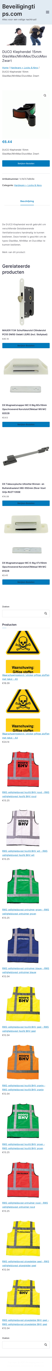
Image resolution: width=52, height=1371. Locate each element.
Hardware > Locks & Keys (24, 67)
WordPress (39, 1366)
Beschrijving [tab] (27, 201)
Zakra (28, 1366)
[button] (45, 95)
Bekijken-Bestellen (26, 163)
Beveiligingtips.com (35, 1362)
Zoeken (5, 606)
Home (5, 67)
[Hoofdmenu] (47, 12)
